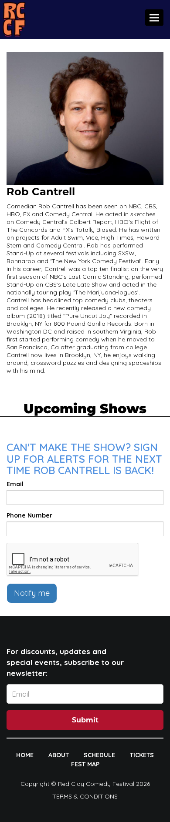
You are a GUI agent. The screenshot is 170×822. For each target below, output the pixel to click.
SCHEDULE (99, 755)
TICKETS (142, 755)
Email (15, 484)
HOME (25, 755)
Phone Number (29, 515)
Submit (85, 720)
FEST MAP (85, 764)
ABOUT (58, 755)
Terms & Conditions (85, 796)
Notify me (32, 593)
